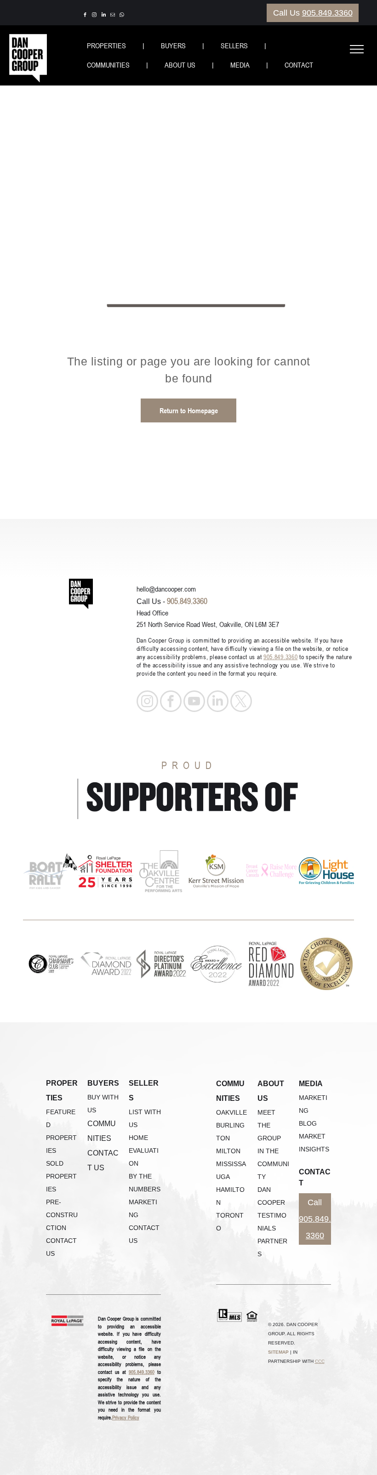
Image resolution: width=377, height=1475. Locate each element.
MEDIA (240, 64)
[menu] (357, 49)
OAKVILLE (231, 1112)
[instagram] (94, 16)
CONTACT (299, 64)
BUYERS (173, 45)
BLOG (308, 1123)
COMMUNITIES (108, 64)
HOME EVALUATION (144, 1150)
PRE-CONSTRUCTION (62, 1214)
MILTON (228, 1151)
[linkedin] (103, 16)
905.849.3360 (327, 12)
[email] (112, 16)
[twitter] (241, 702)
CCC (320, 1361)
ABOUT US (180, 64)
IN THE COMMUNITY (273, 1163)
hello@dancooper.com (166, 588)
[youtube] (194, 702)
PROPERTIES (106, 45)
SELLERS (234, 45)
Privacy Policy (125, 1417)
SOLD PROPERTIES (61, 1176)
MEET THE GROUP (269, 1125)
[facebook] (85, 16)
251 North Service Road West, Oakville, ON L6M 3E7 (208, 624)
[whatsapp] (122, 16)
